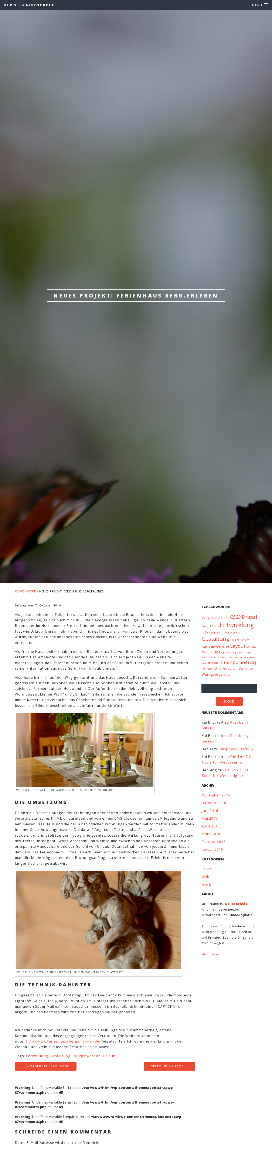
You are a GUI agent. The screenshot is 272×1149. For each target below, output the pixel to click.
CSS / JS (225, 617)
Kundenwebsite (87, 1056)
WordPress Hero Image (45, 1066)
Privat (206, 869)
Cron (217, 617)
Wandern (233, 669)
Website (246, 668)
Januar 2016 (212, 849)
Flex (204, 632)
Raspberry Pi (236, 657)
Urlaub (109, 1056)
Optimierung (228, 652)
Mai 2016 (209, 818)
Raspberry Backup (236, 749)
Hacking (234, 639)
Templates (212, 662)
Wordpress (210, 674)
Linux (251, 646)
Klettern (244, 639)
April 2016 (210, 826)
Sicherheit (250, 657)
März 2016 (211, 834)
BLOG (29, 5)
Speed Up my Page (169, 1066)
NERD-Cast (210, 652)
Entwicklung (37, 1056)
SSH (203, 662)
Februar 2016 (213, 841)
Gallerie (235, 632)
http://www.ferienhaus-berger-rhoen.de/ (64, 1041)
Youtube (225, 674)
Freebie (225, 632)
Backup (205, 617)
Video (220, 668)
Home (19, 591)
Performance (244, 652)
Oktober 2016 (213, 802)
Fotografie (215, 632)
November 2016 (215, 795)
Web (205, 876)
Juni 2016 (209, 810)
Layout (237, 646)
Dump (215, 626)
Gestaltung (60, 1056)
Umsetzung (246, 662)
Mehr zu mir (210, 954)
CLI (212, 617)
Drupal (249, 617)
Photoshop (207, 657)
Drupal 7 (206, 626)
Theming (227, 662)
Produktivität (221, 657)
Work (31, 591)
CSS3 (235, 617)
